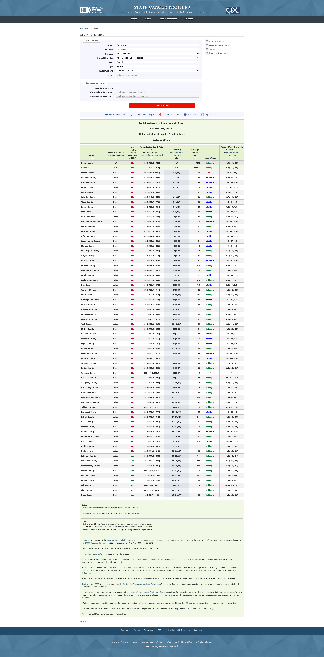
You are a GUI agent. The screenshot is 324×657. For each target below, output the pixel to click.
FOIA (160, 630)
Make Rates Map (117, 114)
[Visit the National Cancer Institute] (91, 9)
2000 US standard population (97, 543)
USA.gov (208, 642)
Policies (137, 630)
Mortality (87, 28)
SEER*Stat (208, 540)
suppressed (101, 603)
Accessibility (149, 630)
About (148, 18)
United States (87, 168)
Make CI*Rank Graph (144, 114)
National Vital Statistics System (120, 540)
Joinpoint (155, 559)
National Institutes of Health (167, 642)
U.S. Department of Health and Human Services (132, 642)
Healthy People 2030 (90, 584)
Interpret (192, 114)
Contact (189, 18)
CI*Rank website (88, 573)
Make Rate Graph (170, 114)
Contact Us (198, 630)
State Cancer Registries (91, 513)
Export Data (210, 114)
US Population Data (93, 554)
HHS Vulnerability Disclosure (178, 630)
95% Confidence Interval (151, 155)
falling (209, 163)
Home (134, 18)
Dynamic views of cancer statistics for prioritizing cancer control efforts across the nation (162, 12)
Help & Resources (168, 18)
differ (103, 562)
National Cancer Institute (192, 642)
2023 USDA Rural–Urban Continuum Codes (146, 592)
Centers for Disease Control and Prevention (141, 584)
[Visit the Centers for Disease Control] (232, 9)
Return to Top (86, 621)
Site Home (125, 630)
